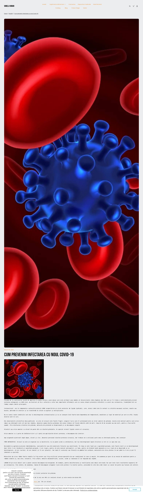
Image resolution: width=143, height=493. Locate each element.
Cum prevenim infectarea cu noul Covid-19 (26, 13)
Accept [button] (135, 489)
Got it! (17, 490)
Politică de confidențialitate (22, 487)
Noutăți (11, 13)
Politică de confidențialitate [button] (88, 490)
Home (5, 13)
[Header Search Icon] (130, 6)
